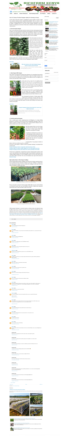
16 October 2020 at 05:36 (15, 237)
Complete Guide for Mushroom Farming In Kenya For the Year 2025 (53, 29)
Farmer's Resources (23, 13)
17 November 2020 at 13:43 (15, 263)
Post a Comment (13, 382)
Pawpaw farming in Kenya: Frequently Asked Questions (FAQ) (22, 146)
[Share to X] (13, 219)
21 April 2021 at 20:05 (14, 290)
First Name (47, 76)
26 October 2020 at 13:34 (15, 242)
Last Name (46, 79)
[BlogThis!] (12, 219)
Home (11, 13)
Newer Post (11, 384)
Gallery (48, 13)
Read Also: (12, 61)
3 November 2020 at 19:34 (15, 247)
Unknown (13, 224)
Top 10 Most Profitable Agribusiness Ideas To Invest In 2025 (22, 427)
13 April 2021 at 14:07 (14, 279)
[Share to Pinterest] (15, 219)
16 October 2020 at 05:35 (15, 232)
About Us (16, 13)
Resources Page (13, 156)
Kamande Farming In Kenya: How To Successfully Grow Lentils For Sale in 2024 (24, 418)
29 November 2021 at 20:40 (15, 329)
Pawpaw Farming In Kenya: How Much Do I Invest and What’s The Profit (24, 149)
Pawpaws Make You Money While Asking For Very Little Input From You (24, 148)
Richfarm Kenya (14, 250)
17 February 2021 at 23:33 (15, 274)
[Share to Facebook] (14, 219)
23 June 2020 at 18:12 (14, 226)
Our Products (43, 13)
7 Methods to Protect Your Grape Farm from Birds (17, 389)
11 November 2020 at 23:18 (15, 258)
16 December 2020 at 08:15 (15, 268)
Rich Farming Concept (33, 13)
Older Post (41, 384)
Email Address (47, 73)
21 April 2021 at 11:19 (14, 285)
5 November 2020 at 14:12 (15, 252)
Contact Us (54, 13)
